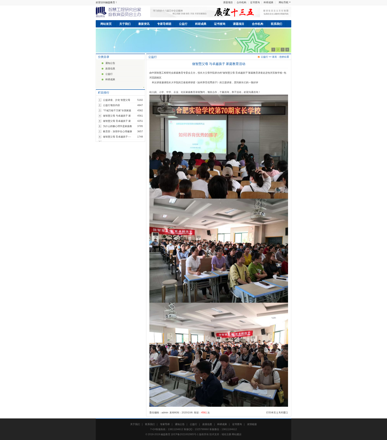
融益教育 (165, 434)
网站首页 (106, 23)
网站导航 (283, 2)
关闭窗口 (283, 412)
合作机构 (241, 2)
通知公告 (110, 63)
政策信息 (110, 68)
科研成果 (268, 2)
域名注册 (226, 434)
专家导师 (165, 424)
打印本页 (271, 412)
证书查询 (255, 2)
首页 (274, 56)
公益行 (183, 23)
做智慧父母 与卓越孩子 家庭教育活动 (218, 64)
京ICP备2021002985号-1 (185, 434)
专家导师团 (164, 23)
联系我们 (276, 23)
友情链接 (252, 424)
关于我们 (125, 23)
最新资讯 (144, 23)
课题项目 (228, 2)
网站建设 (236, 434)
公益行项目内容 (111, 105)
